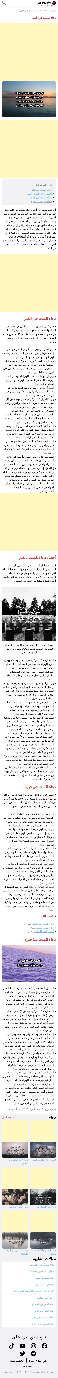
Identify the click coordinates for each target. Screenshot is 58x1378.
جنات (8, 1109)
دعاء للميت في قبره (41, 197)
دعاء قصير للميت (45, 927)
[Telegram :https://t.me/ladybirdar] (33, 1356)
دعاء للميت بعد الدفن (43, 923)
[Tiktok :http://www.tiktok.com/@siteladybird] (11, 1348)
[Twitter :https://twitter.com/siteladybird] (22, 1356)
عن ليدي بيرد (38, 1360)
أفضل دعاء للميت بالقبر (39, 193)
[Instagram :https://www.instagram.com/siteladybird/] (33, 1348)
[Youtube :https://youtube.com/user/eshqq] (22, 1348)
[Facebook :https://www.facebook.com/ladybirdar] (44, 1348)
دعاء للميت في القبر (41, 189)
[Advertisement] (29, 52)
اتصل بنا (28, 1366)
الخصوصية (17, 1360)
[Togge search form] (4, 3)
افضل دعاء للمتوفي (43, 931)
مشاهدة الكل (9, 1117)
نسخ (17, 357)
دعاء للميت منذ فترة (41, 201)
